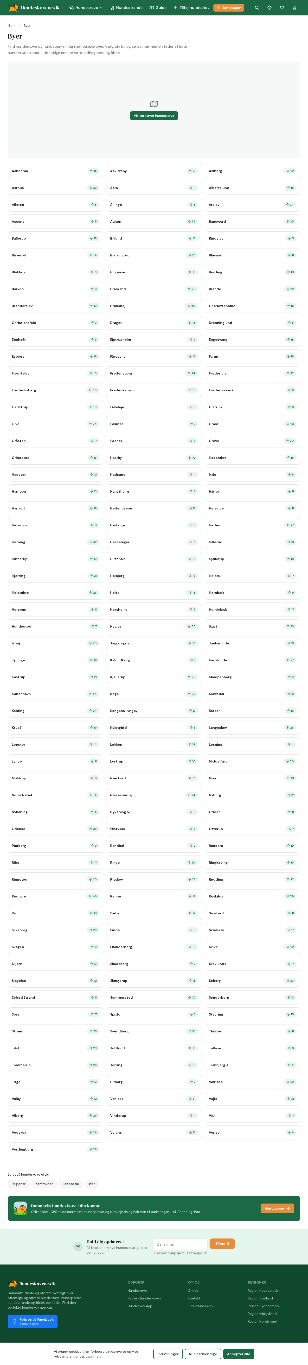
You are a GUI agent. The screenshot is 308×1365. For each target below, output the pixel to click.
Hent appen (231, 8)
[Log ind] (294, 7)
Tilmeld (222, 1243)
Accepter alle (238, 1354)
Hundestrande (129, 7)
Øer (92, 1184)
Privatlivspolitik (196, 1253)
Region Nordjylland (262, 1321)
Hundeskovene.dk (37, 1284)
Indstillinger (168, 1354)
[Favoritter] (282, 7)
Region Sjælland (260, 1298)
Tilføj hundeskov (195, 7)
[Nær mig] (269, 7)
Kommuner (44, 1184)
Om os (193, 1290)
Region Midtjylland (262, 1313)
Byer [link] (27, 25)
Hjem (12, 25)
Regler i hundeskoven (144, 1298)
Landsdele (71, 1184)
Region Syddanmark (263, 1306)
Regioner (19, 1184)
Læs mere (94, 1356)
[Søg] (257, 7)
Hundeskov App (140, 1306)
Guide (161, 7)
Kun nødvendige (203, 1354)
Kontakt (194, 1298)
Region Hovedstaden (264, 1290)
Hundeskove (87, 7)
